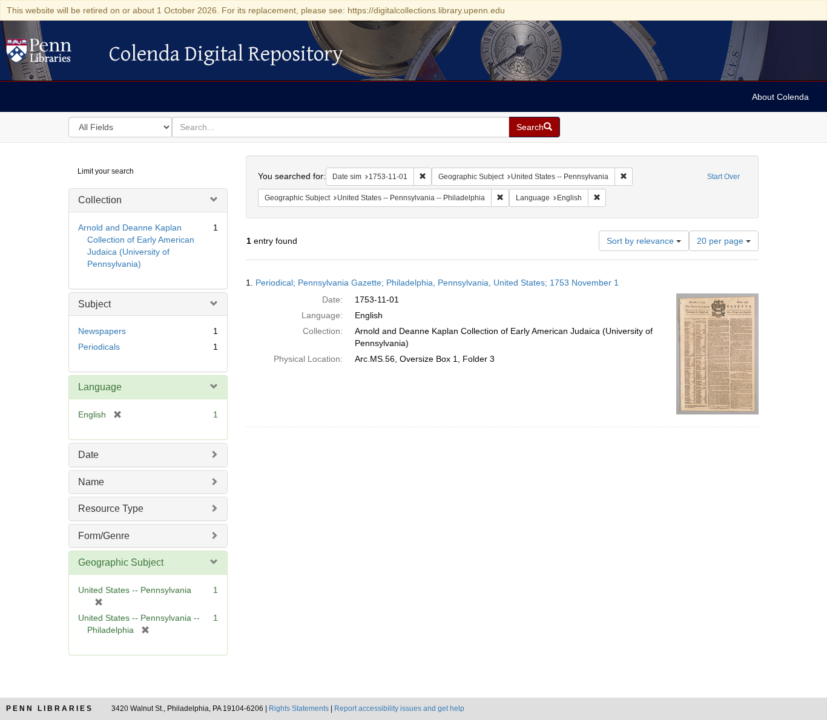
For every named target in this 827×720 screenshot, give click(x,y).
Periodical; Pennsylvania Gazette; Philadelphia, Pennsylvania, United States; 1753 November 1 (437, 282)
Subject (94, 304)
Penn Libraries (49, 708)
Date (88, 455)
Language (100, 387)
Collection (100, 200)
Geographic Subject (120, 562)
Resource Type (110, 508)
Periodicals (99, 347)
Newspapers (102, 331)
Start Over (723, 176)
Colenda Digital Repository (51, 54)
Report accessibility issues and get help (399, 708)
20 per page (721, 241)
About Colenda (780, 97)
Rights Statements (299, 708)
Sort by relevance (641, 241)
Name (91, 482)
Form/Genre (104, 536)
